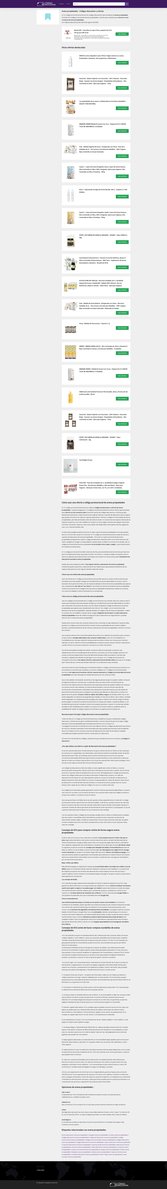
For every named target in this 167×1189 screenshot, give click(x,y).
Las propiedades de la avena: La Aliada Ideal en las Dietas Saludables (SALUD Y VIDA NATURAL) (102, 102)
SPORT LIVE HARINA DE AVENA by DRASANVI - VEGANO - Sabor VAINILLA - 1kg (103, 236)
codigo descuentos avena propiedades (75, 1137)
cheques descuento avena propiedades (85, 1154)
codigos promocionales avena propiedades (100, 1140)
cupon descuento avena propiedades (117, 1142)
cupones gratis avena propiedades (103, 1145)
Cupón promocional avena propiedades (85, 1150)
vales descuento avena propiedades (103, 1147)
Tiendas (68, 4)
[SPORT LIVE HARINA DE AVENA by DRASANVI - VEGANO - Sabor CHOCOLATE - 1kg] (70, 443)
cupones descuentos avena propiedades (76, 1145)
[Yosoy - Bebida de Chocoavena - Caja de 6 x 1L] (70, 329)
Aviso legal (40, 1170)
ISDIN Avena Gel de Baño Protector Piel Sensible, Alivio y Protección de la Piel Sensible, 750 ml (103, 393)
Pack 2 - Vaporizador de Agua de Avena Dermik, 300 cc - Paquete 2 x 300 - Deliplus (103, 191)
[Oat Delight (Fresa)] (70, 466)
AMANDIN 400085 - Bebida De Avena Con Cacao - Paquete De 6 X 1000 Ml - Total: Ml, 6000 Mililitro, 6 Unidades (103, 370)
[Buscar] (127, 4)
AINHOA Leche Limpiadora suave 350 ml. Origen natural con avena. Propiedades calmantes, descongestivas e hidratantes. (101, 57)
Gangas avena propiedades (109, 1150)
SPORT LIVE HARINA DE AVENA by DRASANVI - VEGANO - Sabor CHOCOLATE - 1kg (99, 438)
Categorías (61, 4)
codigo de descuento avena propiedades (104, 1137)
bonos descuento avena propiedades (74, 1135)
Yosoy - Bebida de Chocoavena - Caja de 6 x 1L (94, 323)
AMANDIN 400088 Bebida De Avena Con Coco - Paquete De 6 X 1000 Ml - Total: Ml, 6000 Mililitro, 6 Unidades (103, 125)
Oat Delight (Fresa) (85, 460)
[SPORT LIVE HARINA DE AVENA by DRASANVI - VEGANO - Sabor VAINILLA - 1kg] (70, 241)
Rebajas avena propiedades (81, 1152)
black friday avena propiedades (111, 1154)
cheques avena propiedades (98, 1135)
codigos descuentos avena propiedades (90, 1142)
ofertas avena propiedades (81, 1147)
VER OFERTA (122, 62)
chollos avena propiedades (118, 1135)
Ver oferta (122, 34)
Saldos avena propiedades (101, 1152)
